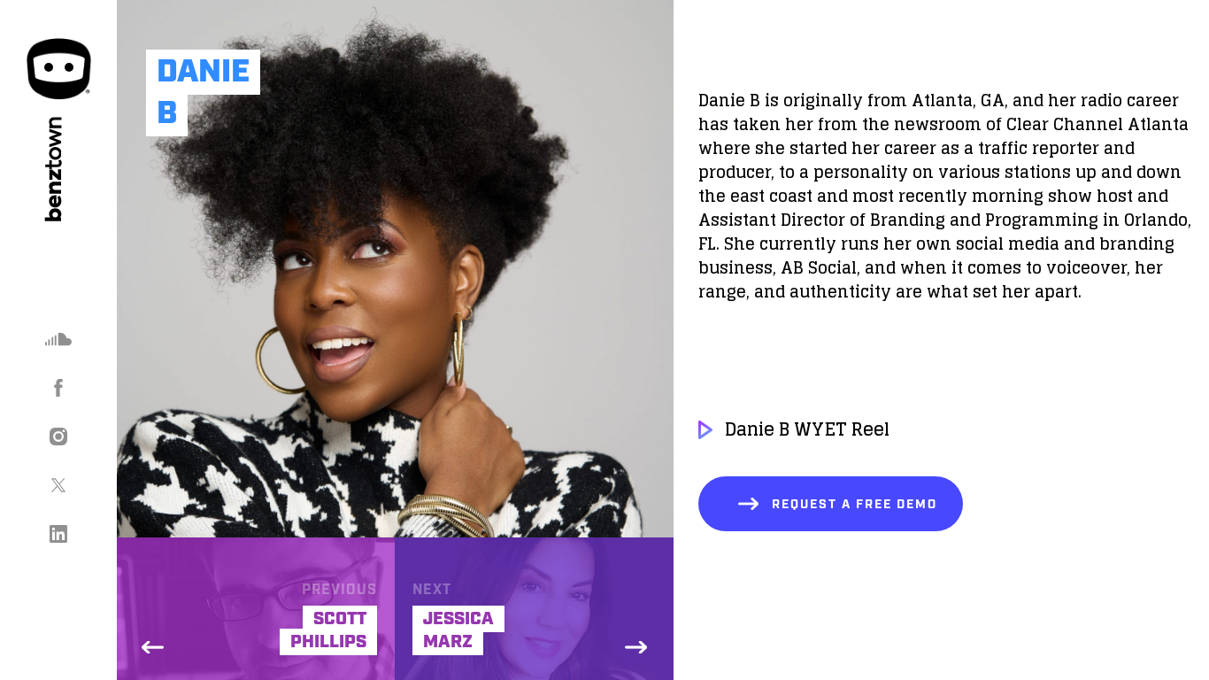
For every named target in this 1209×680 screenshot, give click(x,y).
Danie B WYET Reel (807, 429)
